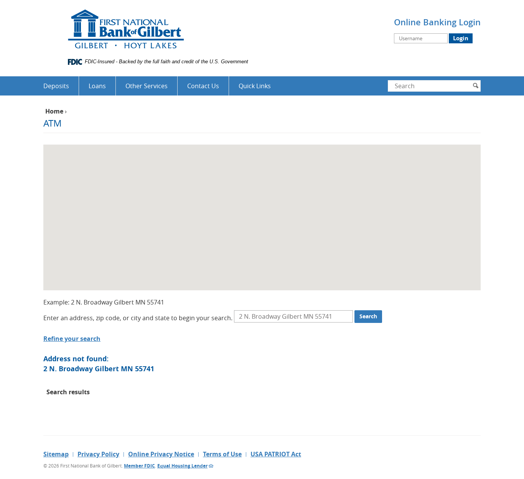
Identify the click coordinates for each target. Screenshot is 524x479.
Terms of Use (222, 454)
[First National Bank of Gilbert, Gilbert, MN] (125, 31)
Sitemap (56, 454)
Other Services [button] (146, 86)
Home (54, 111)
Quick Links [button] (255, 86)
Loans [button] (97, 86)
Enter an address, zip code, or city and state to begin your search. (137, 318)
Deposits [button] (56, 86)
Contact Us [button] (203, 86)
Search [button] (368, 316)
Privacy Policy (98, 454)
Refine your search (72, 338)
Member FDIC (139, 466)
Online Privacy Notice (161, 454)
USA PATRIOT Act (275, 454)
